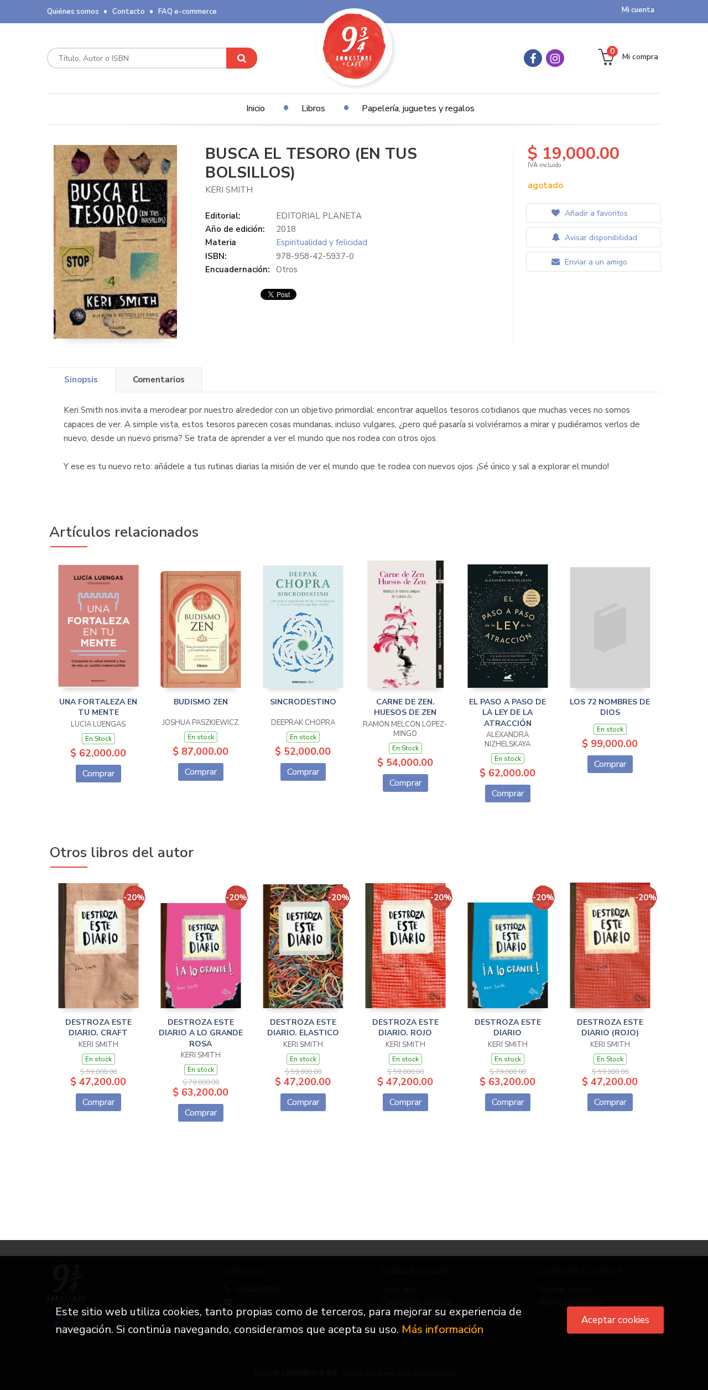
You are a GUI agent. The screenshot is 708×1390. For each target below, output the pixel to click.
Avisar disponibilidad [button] (600, 237)
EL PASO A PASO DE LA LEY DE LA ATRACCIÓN (507, 713)
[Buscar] (241, 58)
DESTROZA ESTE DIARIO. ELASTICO (303, 1028)
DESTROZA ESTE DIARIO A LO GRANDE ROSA (201, 1033)
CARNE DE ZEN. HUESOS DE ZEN (405, 707)
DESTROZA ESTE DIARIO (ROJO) (610, 1028)
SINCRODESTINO (303, 702)
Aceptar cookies (615, 1320)
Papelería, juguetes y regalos (418, 108)
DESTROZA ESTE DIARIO (508, 1028)
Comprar (98, 773)
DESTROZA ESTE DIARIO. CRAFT (98, 1028)
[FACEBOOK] (533, 58)
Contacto (128, 12)
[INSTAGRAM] (555, 58)
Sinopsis (81, 379)
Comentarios (159, 379)
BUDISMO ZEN (201, 702)
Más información (442, 1329)
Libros (313, 108)
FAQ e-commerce (187, 12)
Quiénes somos (73, 12)
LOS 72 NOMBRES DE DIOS (610, 707)
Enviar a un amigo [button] (595, 262)
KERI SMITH (229, 189)
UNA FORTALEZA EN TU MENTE (98, 707)
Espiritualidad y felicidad (321, 242)
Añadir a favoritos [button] (595, 213)
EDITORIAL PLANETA (319, 215)
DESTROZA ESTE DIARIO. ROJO (405, 1028)
